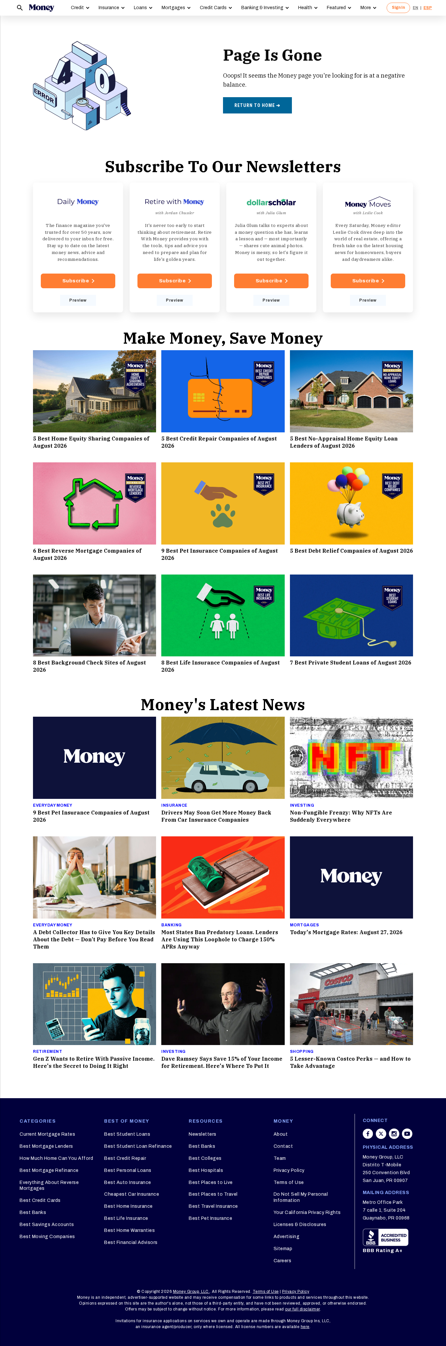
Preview (78, 300)
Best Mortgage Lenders (46, 1146)
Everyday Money (52, 805)
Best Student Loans (127, 1134)
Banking (171, 925)
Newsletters (202, 1134)
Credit (77, 7)
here (305, 1326)
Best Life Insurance (126, 1218)
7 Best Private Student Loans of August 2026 (350, 662)
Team (280, 1158)
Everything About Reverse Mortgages (49, 1185)
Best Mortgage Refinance (49, 1170)
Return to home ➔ (257, 105)
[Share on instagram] (394, 1134)
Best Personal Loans (127, 1170)
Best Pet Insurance (210, 1218)
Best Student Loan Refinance (138, 1146)
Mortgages (173, 7)
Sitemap (283, 1248)
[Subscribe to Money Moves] (368, 247)
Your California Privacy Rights (307, 1212)
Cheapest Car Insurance (131, 1194)
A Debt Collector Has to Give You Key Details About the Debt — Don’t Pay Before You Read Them (94, 939)
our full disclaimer (302, 1309)
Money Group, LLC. (191, 1291)
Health (305, 7)
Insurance (109, 7)
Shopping (302, 1051)
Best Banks (33, 1212)
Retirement (47, 1051)
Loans (140, 7)
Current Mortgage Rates (47, 1134)
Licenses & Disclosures (300, 1224)
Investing (302, 805)
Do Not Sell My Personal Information (301, 1197)
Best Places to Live (211, 1182)
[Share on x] (381, 1134)
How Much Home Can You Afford (56, 1158)
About (281, 1134)
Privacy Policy (289, 1170)
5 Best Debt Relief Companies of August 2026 (351, 550)
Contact (283, 1146)
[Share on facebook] (368, 1134)
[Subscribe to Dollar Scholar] (271, 247)
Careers (283, 1260)
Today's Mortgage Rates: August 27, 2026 (346, 932)
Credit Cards (213, 7)
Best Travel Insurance (213, 1206)
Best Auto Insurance (127, 1182)
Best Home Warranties (129, 1230)
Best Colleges (205, 1158)
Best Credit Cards (40, 1200)
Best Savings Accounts (47, 1224)
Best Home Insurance (128, 1206)
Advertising (287, 1236)
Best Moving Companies (47, 1236)
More (365, 7)
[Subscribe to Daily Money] (78, 247)
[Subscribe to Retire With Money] (175, 247)
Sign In (398, 7)
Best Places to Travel (213, 1194)
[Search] (20, 8)
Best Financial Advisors (131, 1242)
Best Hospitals (206, 1170)
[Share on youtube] (407, 1134)
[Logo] (41, 8)
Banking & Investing (262, 7)
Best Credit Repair (125, 1158)
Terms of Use (289, 1182)
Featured (336, 7)
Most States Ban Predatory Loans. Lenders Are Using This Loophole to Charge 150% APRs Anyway (219, 939)
